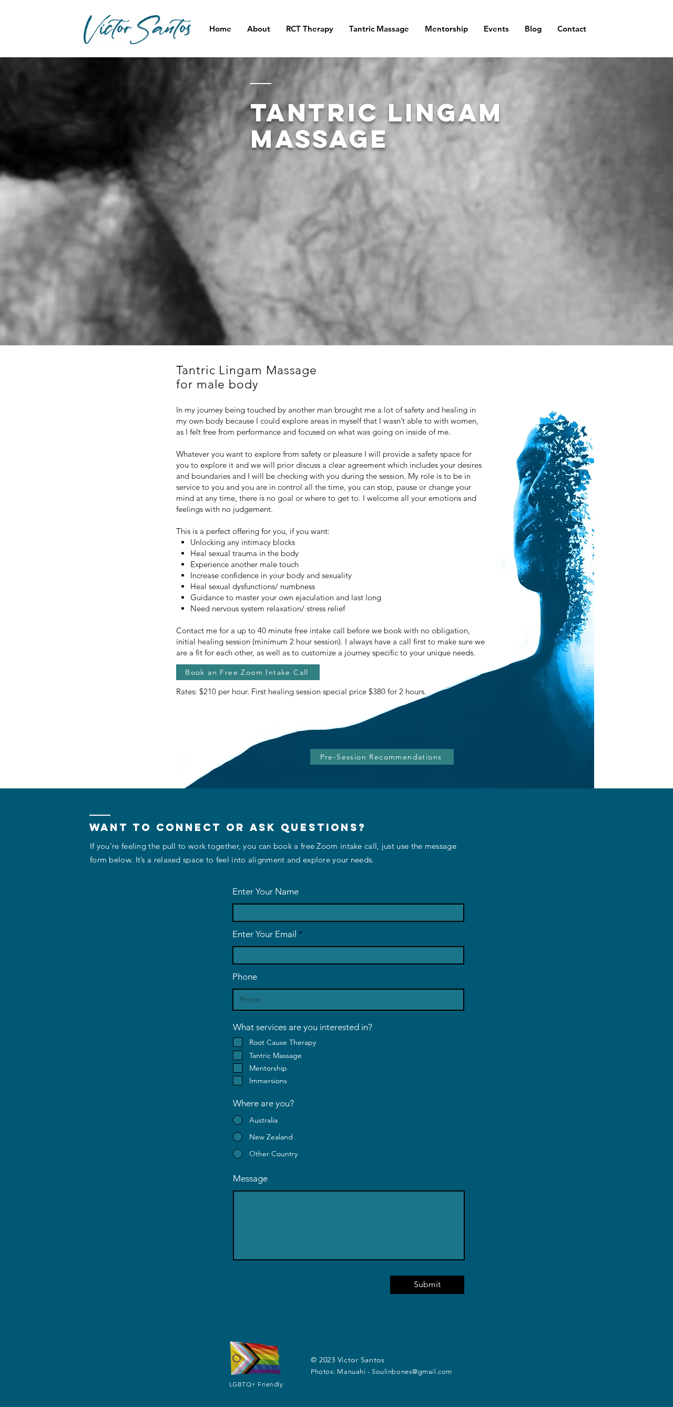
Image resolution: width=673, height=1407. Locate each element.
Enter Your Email (264, 934)
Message (250, 1178)
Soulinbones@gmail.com (412, 1371)
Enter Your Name (265, 891)
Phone (244, 976)
